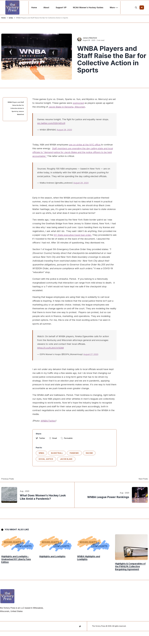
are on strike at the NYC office (85, 144)
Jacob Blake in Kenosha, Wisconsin (67, 107)
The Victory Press (98, 626)
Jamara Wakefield (90, 38)
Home (34, 7)
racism (89, 453)
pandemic (74, 453)
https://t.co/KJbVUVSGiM (50, 348)
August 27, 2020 (90, 354)
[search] (136, 7)
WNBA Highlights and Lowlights (88, 558)
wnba (11, 18)
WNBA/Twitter (48, 420)
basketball (57, 453)
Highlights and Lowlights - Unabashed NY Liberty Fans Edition (16, 559)
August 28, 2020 (64, 130)
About (46, 7)
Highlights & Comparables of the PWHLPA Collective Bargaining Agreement (130, 566)
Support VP (61, 7)
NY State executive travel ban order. (73, 235)
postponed (78, 103)
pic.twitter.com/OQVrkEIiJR (51, 123)
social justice (46, 459)
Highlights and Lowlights (52, 556)
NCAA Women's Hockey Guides (88, 7)
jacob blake (66, 459)
